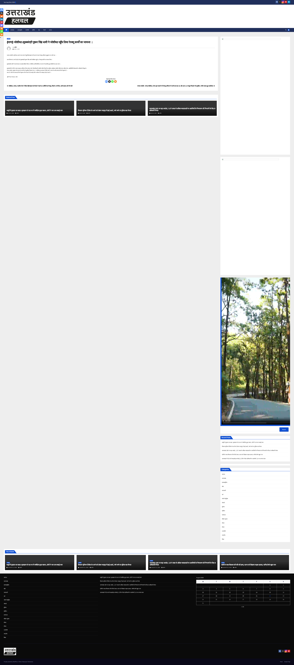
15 (270, 592)
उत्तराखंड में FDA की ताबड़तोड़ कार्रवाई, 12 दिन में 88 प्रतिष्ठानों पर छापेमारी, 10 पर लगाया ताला (244, 458)
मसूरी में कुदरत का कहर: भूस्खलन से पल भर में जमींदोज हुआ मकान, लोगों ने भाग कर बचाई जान (35, 110)
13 (243, 592)
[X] (109, 81)
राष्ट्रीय (223, 535)
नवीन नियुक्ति (225, 498)
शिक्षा (223, 539)
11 (216, 592)
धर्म (222, 494)
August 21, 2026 (12, 567)
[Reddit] (1, 16)
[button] (285, 30)
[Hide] (0, 37)
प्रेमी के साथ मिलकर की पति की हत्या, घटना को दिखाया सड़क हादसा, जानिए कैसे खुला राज (242, 454)
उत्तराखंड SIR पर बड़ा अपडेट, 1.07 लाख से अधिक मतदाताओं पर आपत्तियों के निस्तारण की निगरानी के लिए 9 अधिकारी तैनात (182, 109)
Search (284, 429)
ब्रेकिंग (33, 30)
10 (203, 592)
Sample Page (287, 661)
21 (256, 596)
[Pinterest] (1, 22)
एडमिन (15, 47)
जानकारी (224, 490)
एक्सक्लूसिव (20, 30)
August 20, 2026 (227, 567)
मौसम (223, 523)
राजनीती (27, 30)
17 (203, 596)
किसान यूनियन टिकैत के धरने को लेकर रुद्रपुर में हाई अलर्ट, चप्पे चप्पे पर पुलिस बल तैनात (104, 110)
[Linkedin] (1, 19)
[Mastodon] (1, 25)
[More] (115, 81)
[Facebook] (106, 81)
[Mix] (1, 28)
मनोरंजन (224, 515)
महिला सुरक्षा (224, 519)
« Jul (242, 606)
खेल (39, 30)
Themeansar (30, 661)
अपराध (50, 30)
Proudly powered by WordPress (11, 661)
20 (243, 596)
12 (230, 592)
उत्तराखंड (12, 30)
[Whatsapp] (112, 81)
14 (256, 592)
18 (216, 596)
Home (281, 661)
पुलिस (223, 506)
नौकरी (44, 30)
